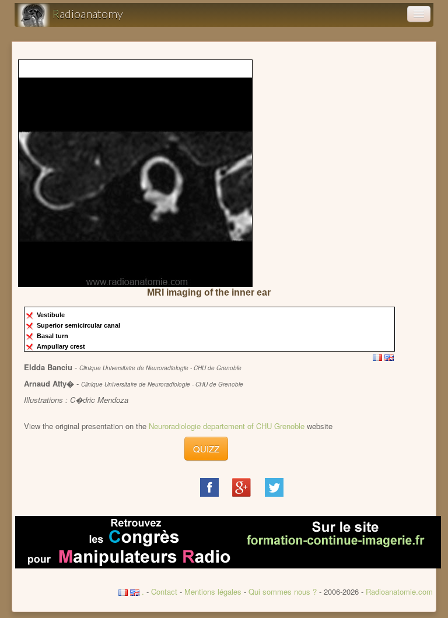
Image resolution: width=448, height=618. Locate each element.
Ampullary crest (62, 346)
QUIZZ (206, 449)
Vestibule (51, 314)
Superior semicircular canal (79, 325)
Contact (164, 591)
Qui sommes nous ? (284, 591)
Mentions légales (213, 591)
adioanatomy (87, 13)
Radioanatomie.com (399, 591)
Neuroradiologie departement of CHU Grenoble (226, 425)
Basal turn (53, 335)
